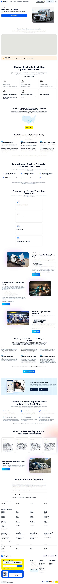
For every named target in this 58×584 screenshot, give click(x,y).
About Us (14, 1)
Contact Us (50, 564)
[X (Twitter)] (56, 556)
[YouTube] (46, 556)
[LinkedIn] (48, 556)
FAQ (40, 569)
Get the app (41, 564)
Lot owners (50, 563)
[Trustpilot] (53, 556)
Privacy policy (41, 572)
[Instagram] (51, 556)
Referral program (26, 1)
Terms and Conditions (12, 568)
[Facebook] (44, 556)
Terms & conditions (42, 570)
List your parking (42, 563)
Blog (11, 1)
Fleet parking (19, 1)
